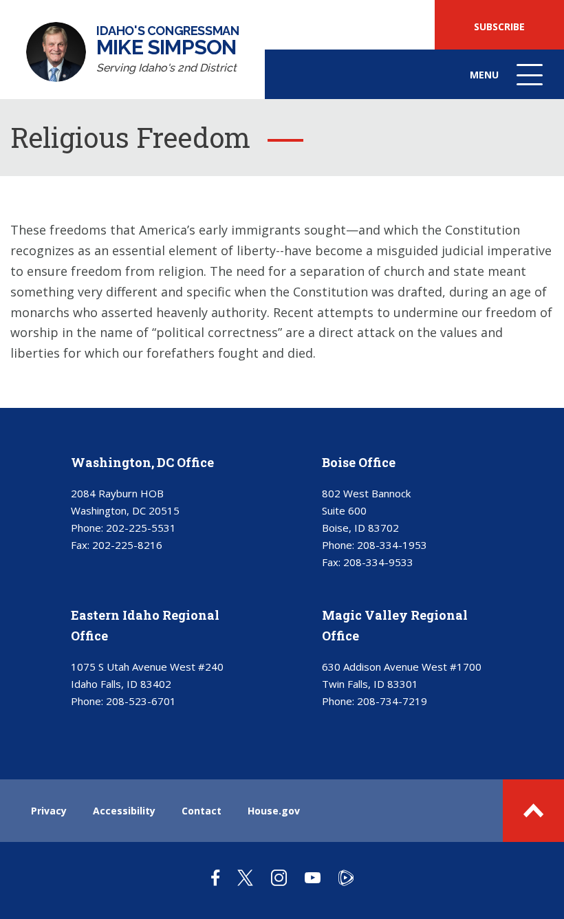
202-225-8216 (127, 545)
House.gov (274, 810)
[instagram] (279, 877)
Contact (201, 810)
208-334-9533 (378, 562)
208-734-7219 (392, 701)
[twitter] (245, 877)
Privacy (49, 810)
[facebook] (215, 877)
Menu (507, 83)
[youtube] (313, 877)
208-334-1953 (392, 545)
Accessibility (124, 810)
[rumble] (346, 877)
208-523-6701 (141, 701)
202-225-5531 (141, 527)
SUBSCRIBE (499, 26)
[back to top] (533, 810)
